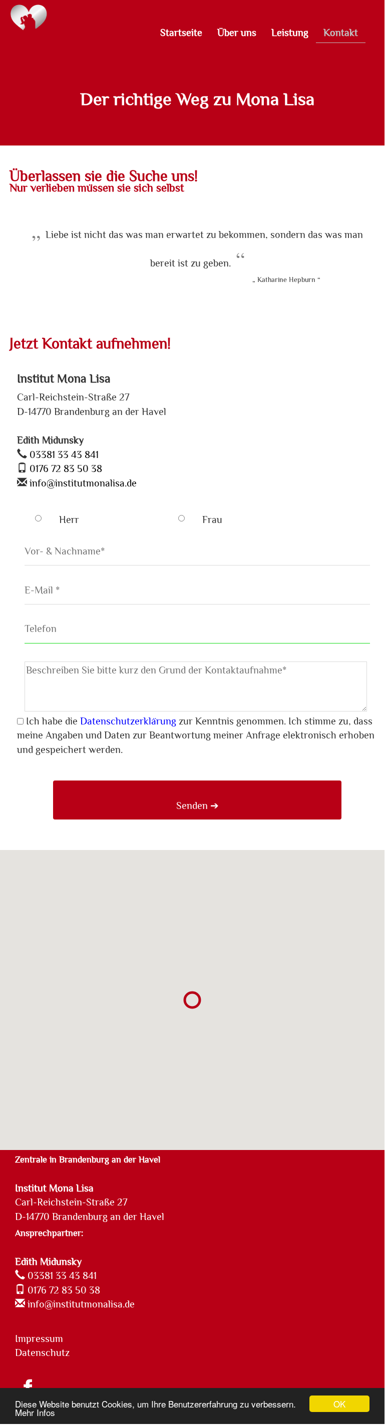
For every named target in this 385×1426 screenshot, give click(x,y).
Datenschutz (42, 1352)
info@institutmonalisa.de (82, 483)
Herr (69, 519)
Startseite (181, 32)
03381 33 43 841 (63, 454)
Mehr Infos (35, 1412)
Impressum (39, 1338)
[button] (192, 1000)
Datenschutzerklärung (128, 721)
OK (339, 1404)
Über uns (236, 32)
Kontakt (340, 32)
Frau (212, 519)
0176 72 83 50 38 (64, 468)
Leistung (289, 32)
